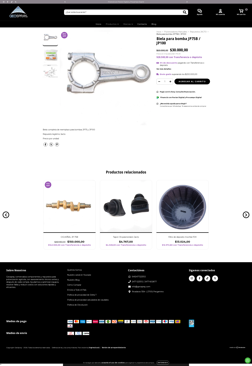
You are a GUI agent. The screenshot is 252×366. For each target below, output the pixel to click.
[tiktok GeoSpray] (12, 2)
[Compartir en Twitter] (51, 145)
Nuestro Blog (73, 280)
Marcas (127, 24)
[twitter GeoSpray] (15, 2)
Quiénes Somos (74, 270)
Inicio (98, 24)
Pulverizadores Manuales (175, 32)
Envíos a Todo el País (76, 290)
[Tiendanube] (237, 348)
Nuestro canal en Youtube (79, 275)
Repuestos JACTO (198, 32)
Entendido (163, 363)
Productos (111, 24)
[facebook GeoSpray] (8, 2)
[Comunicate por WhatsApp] (248, 360)
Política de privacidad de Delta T (81, 295)
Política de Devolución (77, 305)
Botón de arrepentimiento (114, 348)
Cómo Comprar (74, 285)
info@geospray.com (141, 286)
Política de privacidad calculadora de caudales (88, 300)
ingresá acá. (94, 348)
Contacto (142, 24)
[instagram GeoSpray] (4, 2)
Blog (153, 24)
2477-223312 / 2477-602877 (144, 281)
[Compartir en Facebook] (45, 145)
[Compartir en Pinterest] (57, 145)
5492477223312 (139, 276)
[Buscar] (185, 12)
